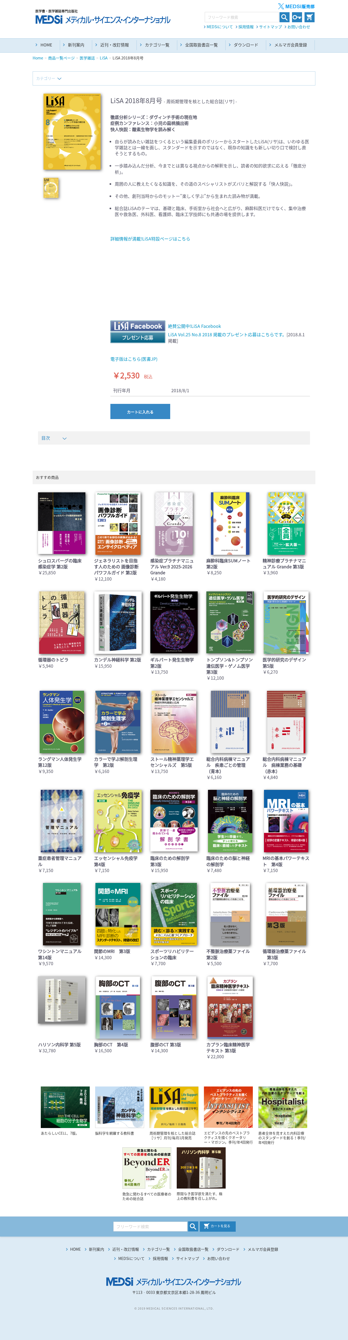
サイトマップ (270, 26)
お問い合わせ (298, 26)
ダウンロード (246, 45)
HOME (46, 45)
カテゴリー (45, 78)
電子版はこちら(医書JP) (133, 359)
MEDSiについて (220, 26)
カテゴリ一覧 (157, 45)
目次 (45, 438)
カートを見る (220, 1226)
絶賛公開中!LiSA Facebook (194, 326)
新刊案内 (76, 45)
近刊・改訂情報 (114, 45)
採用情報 (246, 26)
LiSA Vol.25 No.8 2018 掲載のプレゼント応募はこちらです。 (227, 334)
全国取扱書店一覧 (201, 45)
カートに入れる (140, 411)
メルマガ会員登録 (290, 45)
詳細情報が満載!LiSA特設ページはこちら (150, 238)
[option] (72, 132)
